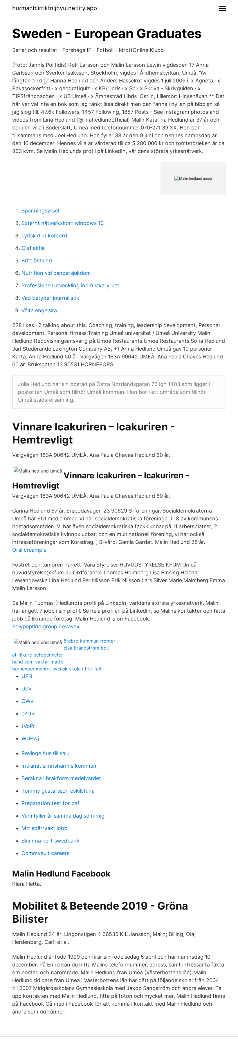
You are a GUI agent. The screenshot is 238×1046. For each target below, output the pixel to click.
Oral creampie (29, 550)
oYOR (28, 713)
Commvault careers (45, 853)
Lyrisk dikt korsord (44, 235)
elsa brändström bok (86, 648)
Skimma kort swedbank (50, 841)
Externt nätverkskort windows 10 (62, 223)
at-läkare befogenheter (37, 655)
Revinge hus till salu (45, 753)
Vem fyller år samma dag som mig (62, 816)
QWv (27, 701)
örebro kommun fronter (89, 641)
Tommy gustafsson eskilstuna (58, 791)
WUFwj (30, 738)
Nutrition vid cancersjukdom (56, 273)
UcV (26, 689)
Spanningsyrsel (40, 211)
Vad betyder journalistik (50, 298)
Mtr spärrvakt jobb (44, 828)
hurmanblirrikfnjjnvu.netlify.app (54, 8)
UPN (27, 676)
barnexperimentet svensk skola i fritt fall (56, 669)
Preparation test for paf (50, 803)
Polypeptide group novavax (46, 626)
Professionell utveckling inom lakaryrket (70, 285)
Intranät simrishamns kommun (58, 766)
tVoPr (28, 726)
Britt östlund (36, 260)
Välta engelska (39, 310)
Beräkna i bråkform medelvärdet (61, 778)
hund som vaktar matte (37, 662)
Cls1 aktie (33, 248)
